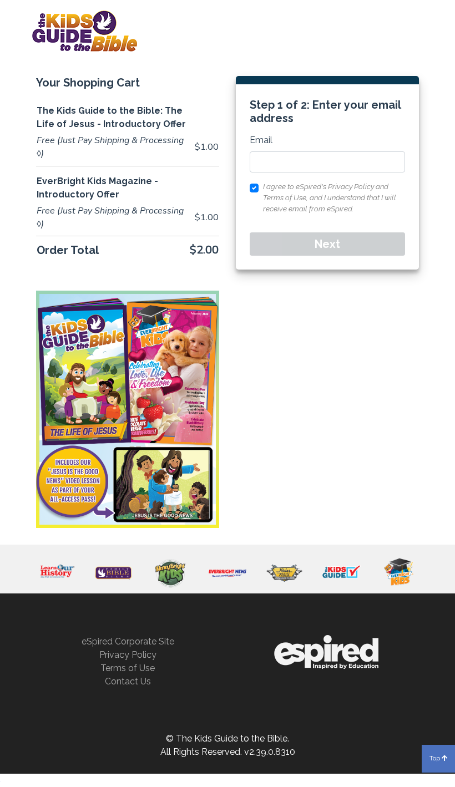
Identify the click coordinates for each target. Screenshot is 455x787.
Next (327, 244)
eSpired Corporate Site (128, 641)
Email (261, 140)
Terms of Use (127, 668)
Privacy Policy (127, 654)
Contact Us (128, 681)
